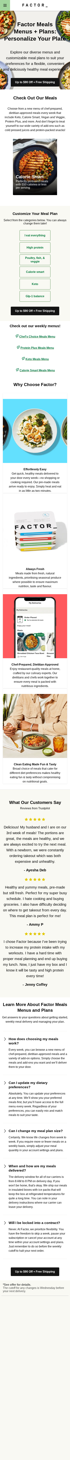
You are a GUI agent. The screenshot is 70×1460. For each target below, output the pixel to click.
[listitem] (35, 443)
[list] (35, 167)
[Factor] (35, 5)
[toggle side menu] (5, 5)
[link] (35, 1271)
